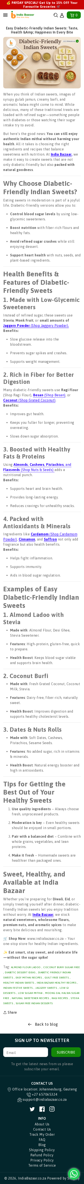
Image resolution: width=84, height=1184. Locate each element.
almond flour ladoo (26, 967)
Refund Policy (42, 1155)
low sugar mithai (30, 993)
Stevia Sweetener (24, 635)
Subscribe (66, 1052)
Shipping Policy (42, 1150)
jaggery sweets (46, 987)
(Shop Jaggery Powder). (49, 325)
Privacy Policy (42, 1160)
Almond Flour (40, 630)
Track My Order (42, 1134)
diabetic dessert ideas (20, 972)
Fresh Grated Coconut (47, 684)
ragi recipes (60, 998)
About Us (42, 1124)
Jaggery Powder (16, 325)
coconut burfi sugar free (61, 967)
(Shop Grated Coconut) (29, 400)
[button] (56, 15)
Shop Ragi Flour (17, 395)
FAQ (42, 1140)
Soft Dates (37, 738)
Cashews (55, 738)
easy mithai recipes (29, 977)
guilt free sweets (57, 977)
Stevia (24, 689)
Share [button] (12, 1012)
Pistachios (18, 743)
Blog (42, 1145)
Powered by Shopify (63, 1178)
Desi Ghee (61, 630)
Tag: (6, 967)
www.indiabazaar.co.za (45, 938)
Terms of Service (42, 1165)
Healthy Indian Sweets (18, 982)
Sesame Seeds (40, 743)
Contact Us (42, 1129)
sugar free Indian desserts (34, 1003)
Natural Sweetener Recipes (30, 998)
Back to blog (46, 1024)
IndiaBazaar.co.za (32, 1178)
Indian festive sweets (18, 987)
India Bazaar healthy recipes (56, 982)
